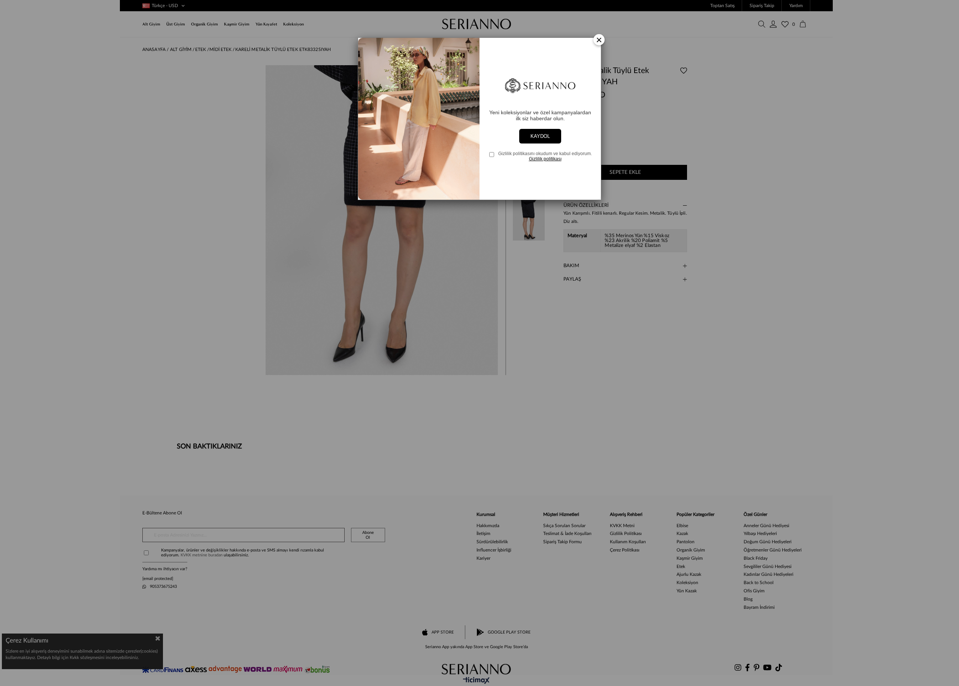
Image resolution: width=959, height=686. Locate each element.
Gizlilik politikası (545, 158)
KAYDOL (540, 136)
